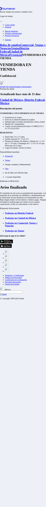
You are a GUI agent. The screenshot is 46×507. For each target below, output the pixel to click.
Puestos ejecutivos (12, 36)
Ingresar (8, 27)
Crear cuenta (10, 25)
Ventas (15, 48)
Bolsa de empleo (10, 45)
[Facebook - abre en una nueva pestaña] (7, 254)
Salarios (8, 40)
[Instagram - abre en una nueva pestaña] (7, 262)
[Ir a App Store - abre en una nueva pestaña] (6, 247)
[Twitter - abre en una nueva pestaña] (7, 258)
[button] (1, 84)
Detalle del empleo (7, 87)
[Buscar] (1, 21)
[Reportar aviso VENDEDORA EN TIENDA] (1, 81)
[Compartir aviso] (3, 81)
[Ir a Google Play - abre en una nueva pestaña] (6, 243)
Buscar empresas (11, 31)
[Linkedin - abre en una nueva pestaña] (7, 267)
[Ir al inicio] (7, 10)
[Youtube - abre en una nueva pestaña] (7, 271)
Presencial (15, 54)
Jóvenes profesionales (13, 33)
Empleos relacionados (22, 87)
